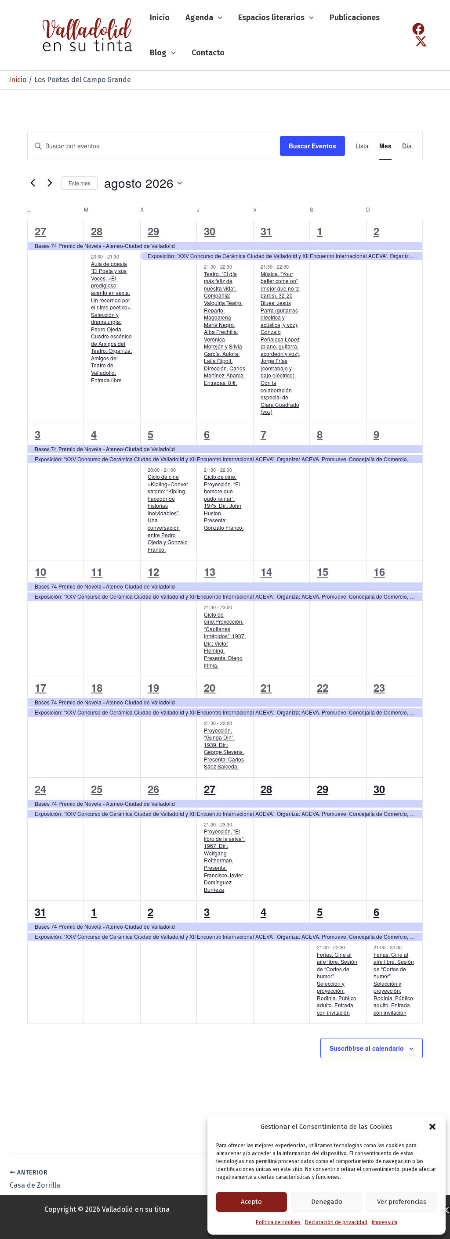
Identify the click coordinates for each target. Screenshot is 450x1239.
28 (96, 230)
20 (209, 687)
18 (96, 687)
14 (266, 571)
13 (209, 571)
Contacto (208, 52)
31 (266, 230)
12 (153, 571)
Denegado (326, 1202)
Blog (158, 52)
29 (153, 230)
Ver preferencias (401, 1202)
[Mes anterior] (32, 183)
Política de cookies (278, 1222)
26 (153, 788)
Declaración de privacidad (336, 1222)
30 (209, 230)
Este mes (80, 183)
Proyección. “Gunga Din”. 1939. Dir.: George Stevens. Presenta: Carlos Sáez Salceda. (224, 748)
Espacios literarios (271, 17)
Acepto (251, 1202)
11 (96, 571)
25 (96, 788)
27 (40, 230)
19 (153, 687)
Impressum (384, 1222)
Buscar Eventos (312, 145)
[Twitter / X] (421, 41)
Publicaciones (355, 17)
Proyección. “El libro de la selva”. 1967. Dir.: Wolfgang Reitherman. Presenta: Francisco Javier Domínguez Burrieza (224, 860)
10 (40, 571)
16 (379, 571)
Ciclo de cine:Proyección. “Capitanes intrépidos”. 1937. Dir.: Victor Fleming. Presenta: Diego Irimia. (225, 640)
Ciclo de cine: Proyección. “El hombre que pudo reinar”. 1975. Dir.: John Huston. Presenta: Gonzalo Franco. (223, 502)
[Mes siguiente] (49, 183)
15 (322, 571)
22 (322, 687)
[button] (432, 1126)
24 (40, 788)
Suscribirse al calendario (367, 1048)
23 (379, 687)
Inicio (160, 17)
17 (40, 687)
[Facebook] (418, 29)
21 (266, 687)
